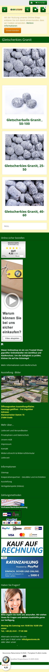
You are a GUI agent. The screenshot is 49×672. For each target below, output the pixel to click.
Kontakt (4, 448)
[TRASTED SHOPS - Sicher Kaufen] (12, 300)
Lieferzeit (5, 457)
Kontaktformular (9, 644)
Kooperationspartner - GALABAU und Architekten (23, 477)
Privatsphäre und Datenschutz (15, 435)
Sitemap (5, 472)
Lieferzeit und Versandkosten (14, 430)
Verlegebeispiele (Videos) (12, 486)
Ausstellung (6, 481)
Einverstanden (12, 30)
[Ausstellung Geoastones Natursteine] (24, 389)
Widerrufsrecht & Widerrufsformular (18, 453)
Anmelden (41, 3)
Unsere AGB (6, 439)
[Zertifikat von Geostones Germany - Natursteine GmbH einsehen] (13, 249)
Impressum (6, 444)
